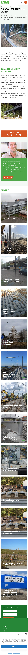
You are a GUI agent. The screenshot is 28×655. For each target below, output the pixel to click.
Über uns (5, 628)
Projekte (5, 6)
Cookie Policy (10, 653)
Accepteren (14, 646)
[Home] (1, 6)
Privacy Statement (16, 653)
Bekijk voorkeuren (14, 650)
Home (4, 626)
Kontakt (6, 177)
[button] (26, 634)
